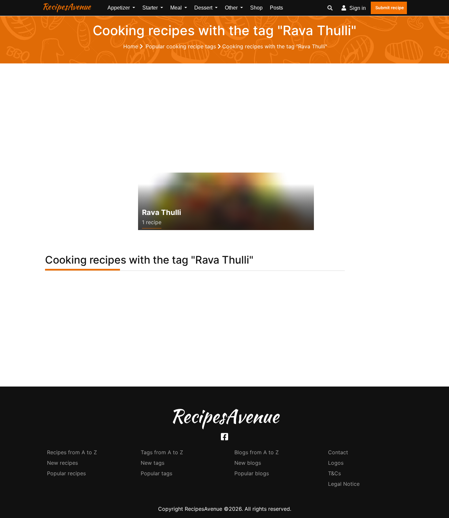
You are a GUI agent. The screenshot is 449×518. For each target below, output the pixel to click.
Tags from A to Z (162, 452)
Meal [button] (176, 8)
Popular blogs (251, 473)
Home (131, 46)
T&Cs (334, 473)
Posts (276, 8)
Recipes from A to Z (72, 452)
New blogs (247, 462)
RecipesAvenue (66, 6)
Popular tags (156, 473)
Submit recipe (389, 7)
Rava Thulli (161, 212)
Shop (256, 8)
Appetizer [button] (119, 8)
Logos (335, 462)
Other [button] (232, 8)
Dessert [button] (204, 8)
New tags (152, 462)
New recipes (62, 462)
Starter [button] (150, 8)
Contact (338, 452)
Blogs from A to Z (256, 452)
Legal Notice (344, 484)
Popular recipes (66, 473)
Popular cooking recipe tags (182, 46)
